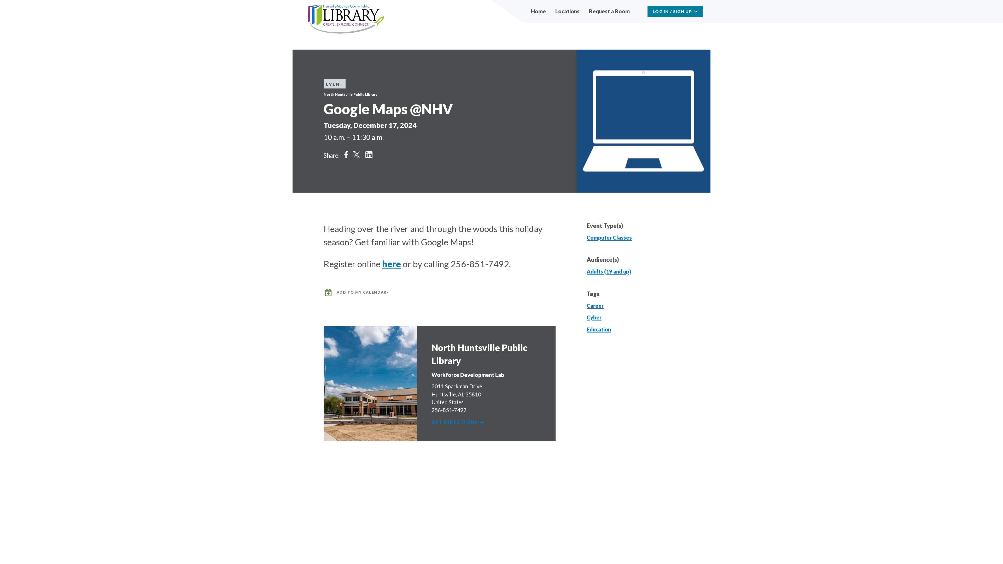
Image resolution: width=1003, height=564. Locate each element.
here (391, 264)
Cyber (594, 317)
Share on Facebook (346, 154)
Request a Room (609, 11)
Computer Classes (609, 237)
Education (599, 329)
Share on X (356, 154)
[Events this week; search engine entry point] (639, 11)
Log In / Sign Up (672, 11)
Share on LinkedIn (369, 154)
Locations (567, 11)
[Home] (346, 19)
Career (595, 305)
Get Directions (455, 422)
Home (538, 11)
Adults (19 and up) (609, 271)
